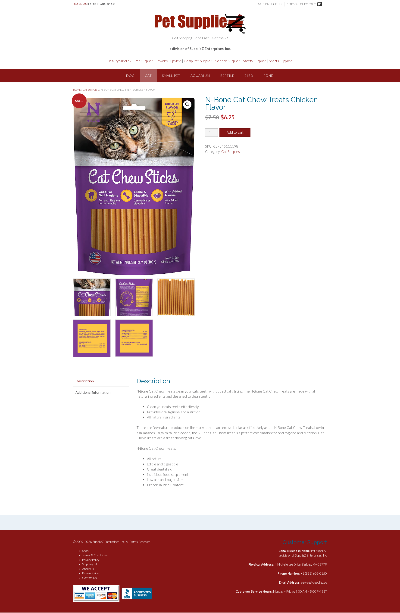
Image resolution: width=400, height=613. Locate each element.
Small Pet (171, 75)
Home (77, 89)
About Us (88, 569)
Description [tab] (84, 381)
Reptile (227, 75)
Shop (85, 551)
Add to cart (235, 132)
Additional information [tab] (92, 392)
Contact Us (89, 578)
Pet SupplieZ (143, 61)
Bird (248, 75)
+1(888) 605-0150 (101, 4)
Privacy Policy (90, 560)
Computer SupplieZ (198, 61)
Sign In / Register (270, 4)
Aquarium (200, 75)
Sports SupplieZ (280, 61)
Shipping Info (90, 564)
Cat (148, 75)
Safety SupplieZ (254, 61)
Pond (268, 75)
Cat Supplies (91, 89)
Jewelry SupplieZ (168, 61)
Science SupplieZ (228, 61)
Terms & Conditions (95, 555)
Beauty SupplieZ (120, 61)
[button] (187, 104)
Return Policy (90, 573)
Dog (130, 75)
